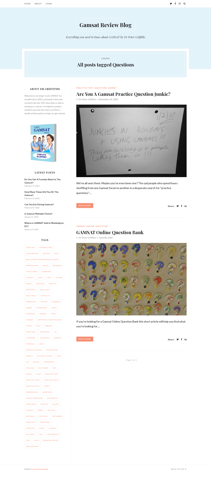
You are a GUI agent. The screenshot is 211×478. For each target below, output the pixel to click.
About (38, 4)
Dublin (44, 302)
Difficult (45, 296)
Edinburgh (41, 308)
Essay (54, 308)
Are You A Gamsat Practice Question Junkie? (123, 94)
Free (53, 314)
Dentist (52, 284)
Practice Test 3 (33, 386)
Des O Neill (45, 290)
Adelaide (30, 247)
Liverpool (31, 338)
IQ (56, 332)
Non (59, 356)
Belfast (46, 253)
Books (46, 265)
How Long (31, 332)
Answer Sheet (46, 247)
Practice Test (84, 88)
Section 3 (43, 416)
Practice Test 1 (33, 380)
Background (32, 253)
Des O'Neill (31, 296)
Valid (36, 440)
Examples (30, 314)
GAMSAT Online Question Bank (109, 232)
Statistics (30, 428)
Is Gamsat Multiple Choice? (38, 213)
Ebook (29, 308)
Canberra (46, 271)
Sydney (52, 428)
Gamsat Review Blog (105, 24)
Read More (85, 205)
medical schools (34, 350)
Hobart (48, 326)
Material (30, 344)
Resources (31, 404)
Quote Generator (34, 398)
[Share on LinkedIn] (186, 206)
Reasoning (52, 398)
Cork (40, 277)
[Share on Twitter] (178, 206)
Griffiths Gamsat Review (50, 320)
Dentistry (31, 290)
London (57, 338)
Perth (29, 374)
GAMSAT (112, 88)
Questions (100, 88)
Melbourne (52, 350)
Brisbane (57, 265)
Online (90, 226)
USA (28, 440)
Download (31, 302)
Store (49, 4)
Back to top (177, 469)
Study (42, 428)
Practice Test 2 (52, 380)
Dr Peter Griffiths (87, 99)
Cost (49, 277)
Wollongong (32, 446)
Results (44, 404)
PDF (54, 368)
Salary (55, 404)
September (57, 416)
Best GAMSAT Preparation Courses (42, 259)
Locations (44, 338)
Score (40, 410)
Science (29, 410)
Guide (29, 326)
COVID (29, 284)
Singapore (45, 422)
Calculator (31, 271)
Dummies (56, 302)
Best (57, 253)
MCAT (41, 344)
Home (27, 4)
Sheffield (31, 422)
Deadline (40, 284)
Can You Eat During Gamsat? (39, 204)
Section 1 (52, 410)
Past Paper (43, 368)
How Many (45, 332)
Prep (47, 386)
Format (43, 314)
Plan (38, 374)
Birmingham (32, 265)
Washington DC (50, 440)
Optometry (49, 362)
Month (29, 356)
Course (59, 277)
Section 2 (30, 416)
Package (30, 368)
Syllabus (30, 434)
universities (53, 434)
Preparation (32, 392)
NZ (27, 362)
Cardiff (30, 277)
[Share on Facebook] (181, 206)
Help (38, 326)
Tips (41, 434)
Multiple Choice (45, 356)
